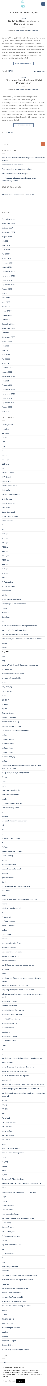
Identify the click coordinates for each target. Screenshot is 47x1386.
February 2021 (7, 385)
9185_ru (5, 534)
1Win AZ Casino (8, 472)
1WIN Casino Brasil (9, 486)
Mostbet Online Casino (11, 1019)
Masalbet (5, 969)
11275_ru (5, 464)
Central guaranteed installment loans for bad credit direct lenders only (21, 766)
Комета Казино (8, 1319)
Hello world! (29, 195)
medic (4, 973)
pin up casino (7, 1131)
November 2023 (8, 276)
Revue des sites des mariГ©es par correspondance (21, 1183)
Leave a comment (39, 71)
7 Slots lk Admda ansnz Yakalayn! (15, 173)
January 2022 (7, 372)
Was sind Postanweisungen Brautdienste (17, 1279)
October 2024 (7, 228)
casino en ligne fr (8, 739)
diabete (5, 816)
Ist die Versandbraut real (11, 908)
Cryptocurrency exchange (12, 803)
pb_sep (4, 1105)
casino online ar (8, 748)
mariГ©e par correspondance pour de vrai (18, 965)
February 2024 (7, 263)
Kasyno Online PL (8, 925)
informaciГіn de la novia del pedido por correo (19, 899)
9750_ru (5, 573)
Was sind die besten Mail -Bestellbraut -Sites (19, 1275)
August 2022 (7, 341)
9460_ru (5, 551)
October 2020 (7, 398)
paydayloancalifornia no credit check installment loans (23, 1084)
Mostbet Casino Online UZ (12, 1014)
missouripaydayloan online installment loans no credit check (22, 995)
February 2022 (7, 368)
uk (3, 1249)
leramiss (5, 939)
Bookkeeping (7, 669)
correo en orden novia (10, 794)
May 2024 (6, 250)
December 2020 (8, 389)
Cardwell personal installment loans (15, 730)
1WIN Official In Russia (11, 494)
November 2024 (8, 223)
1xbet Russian (7, 521)
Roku (4, 1188)
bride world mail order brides (13, 673)
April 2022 (6, 359)
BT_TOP (5, 700)
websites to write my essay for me (15, 1288)
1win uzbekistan (8, 503)
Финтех (5, 1336)
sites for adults (7, 1209)
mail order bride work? (11, 956)
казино (4, 1314)
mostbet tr (6, 1032)
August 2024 (7, 236)
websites (5, 1284)
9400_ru (5, 547)
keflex (4, 930)
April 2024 (6, 254)
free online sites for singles (12, 869)
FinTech (5, 847)
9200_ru (5, 538)
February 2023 (7, 315)
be (3, 621)
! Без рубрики (7, 424)
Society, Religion (8, 1231)
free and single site (9, 864)
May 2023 (6, 302)
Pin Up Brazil (7, 1126)
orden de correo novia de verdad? (15, 1071)
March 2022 (6, 363)
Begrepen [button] (21, 1381)
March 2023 (6, 311)
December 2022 (8, 324)
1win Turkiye (7, 499)
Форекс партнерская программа (15, 1349)
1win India (6, 490)
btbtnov (5, 704)
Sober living (6, 1223)
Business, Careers (8, 713)
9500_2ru (5, 555)
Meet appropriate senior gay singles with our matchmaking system (19, 179)
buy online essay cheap (10, 722)
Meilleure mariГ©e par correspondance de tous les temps (21, 979)
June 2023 (6, 298)
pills (3, 1113)
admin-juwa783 (32, 30)
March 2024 (6, 258)
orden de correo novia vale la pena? (15, 1076)
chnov (4, 781)
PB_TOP (5, 1109)
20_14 (4, 529)
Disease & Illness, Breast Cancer (14, 821)
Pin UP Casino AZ (9, 1135)
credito (4, 799)
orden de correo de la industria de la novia (18, 1067)
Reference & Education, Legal (13, 1179)
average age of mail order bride (14, 604)
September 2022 (8, 337)
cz (3, 812)
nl (2, 1049)
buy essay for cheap (9, 717)
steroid (4, 1240)
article (4, 595)
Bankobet (6, 612)
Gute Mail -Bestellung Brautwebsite (16, 886)
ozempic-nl (6, 1080)
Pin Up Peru (6, 1140)
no (3, 1054)
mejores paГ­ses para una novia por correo (18, 990)
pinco (4, 1144)
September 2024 (8, 232)
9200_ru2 (5, 542)
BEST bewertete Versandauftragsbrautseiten (19, 625)
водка (4, 1310)
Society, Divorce (8, 1227)
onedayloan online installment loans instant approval (22, 1058)
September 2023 (8, 285)
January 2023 (7, 319)
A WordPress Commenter (12, 195)
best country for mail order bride (14, 630)
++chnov (5, 433)
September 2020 (8, 402)
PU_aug (5, 1161)
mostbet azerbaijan (9, 1006)
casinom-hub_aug (8, 757)
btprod (4, 708)
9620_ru (5, 569)
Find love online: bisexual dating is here (17, 169)
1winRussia (6, 507)
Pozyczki (5, 1157)
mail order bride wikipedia (12, 952)
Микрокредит (7, 1323)
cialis (4, 786)
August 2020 (7, 407)
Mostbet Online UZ (9, 1023)
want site (5, 1271)
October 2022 (7, 333)
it (2, 912)
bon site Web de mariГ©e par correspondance (20, 665)
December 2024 (8, 219)
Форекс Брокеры (9, 1341)
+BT (3, 442)
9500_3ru (5, 560)
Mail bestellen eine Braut (11, 943)
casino (4, 735)
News (4, 1045)
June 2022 (6, 350)
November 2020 (8, 394)
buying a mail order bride (11, 726)
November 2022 (8, 328)
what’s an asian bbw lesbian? (13, 165)
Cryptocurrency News (10, 808)
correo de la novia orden (11, 790)
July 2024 (5, 241)
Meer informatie (9, 1381)
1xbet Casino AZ (8, 512)
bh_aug (4, 643)
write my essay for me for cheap (14, 1301)
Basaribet (5, 617)
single (4, 1196)
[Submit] (43, 144)
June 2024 (6, 245)
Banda (4, 608)
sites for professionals (10, 1214)
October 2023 (7, 280)
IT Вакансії (6, 917)
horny (4, 895)
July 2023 (5, 293)
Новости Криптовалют (11, 1327)
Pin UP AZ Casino (9, 1122)
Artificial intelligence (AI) (11, 599)
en (3, 829)
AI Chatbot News (8, 586)
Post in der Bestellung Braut (13, 1153)
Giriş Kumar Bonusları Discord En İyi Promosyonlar (23, 81)
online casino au (8, 1062)
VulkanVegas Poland (10, 1266)
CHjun (4, 777)
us (2, 1258)
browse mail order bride (11, 678)
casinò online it (7, 752)
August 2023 (7, 289)
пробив (5, 1332)
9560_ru (5, 564)
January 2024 (7, 267)
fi (2, 842)
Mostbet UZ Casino (9, 1036)
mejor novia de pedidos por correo (15, 985)
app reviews (6, 590)
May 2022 (6, 354)
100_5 (4, 455)
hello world (6, 891)
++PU (4, 437)
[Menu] (43, 4)
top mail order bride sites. (12, 1244)
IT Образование (8, 921)
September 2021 (8, 376)
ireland (4, 904)
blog (3, 660)
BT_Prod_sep (7, 691)
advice (4, 577)
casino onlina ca (8, 743)
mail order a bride (9, 947)
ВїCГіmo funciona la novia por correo (16, 1306)
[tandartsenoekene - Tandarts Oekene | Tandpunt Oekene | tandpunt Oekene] (23, 4)
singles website (8, 1205)
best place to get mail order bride (15, 634)
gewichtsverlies (8, 877)
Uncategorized (7, 1253)
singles (4, 1201)
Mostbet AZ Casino (9, 1001)
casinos (5, 761)
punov (4, 1170)
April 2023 (6, 306)
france (4, 860)
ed (3, 825)
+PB (3, 446)
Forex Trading (7, 856)
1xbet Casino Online (10, 516)
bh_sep (4, 647)
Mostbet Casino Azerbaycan (13, 1010)
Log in (4, 1363)
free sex (5, 873)
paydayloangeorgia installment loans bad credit (20, 1089)
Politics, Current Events (11, 1148)
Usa (3, 1262)
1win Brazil (6, 481)
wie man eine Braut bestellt (12, 1297)
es (2, 834)
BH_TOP (23, 18)
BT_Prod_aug (7, 687)
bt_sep (4, 695)
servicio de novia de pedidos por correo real (19, 1192)
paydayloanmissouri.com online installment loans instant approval (23, 1094)
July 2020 (5, 411)
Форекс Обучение (9, 1345)
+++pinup (5, 429)
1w (3, 468)
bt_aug (4, 682)
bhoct (4, 656)
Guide (4, 882)
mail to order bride (9, 960)
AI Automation (7, 582)
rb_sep (4, 1174)
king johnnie (6, 934)
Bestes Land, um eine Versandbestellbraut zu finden (22, 639)
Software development (11, 1236)
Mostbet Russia (8, 1027)
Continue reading (23, 63)
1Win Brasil (6, 477)
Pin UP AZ (6, 1118)
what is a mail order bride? (12, 1292)
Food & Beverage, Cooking (12, 851)
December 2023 (8, 271)
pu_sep (4, 1166)
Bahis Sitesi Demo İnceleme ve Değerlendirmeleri (23, 22)
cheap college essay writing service (15, 773)
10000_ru (5, 459)
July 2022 (5, 346)
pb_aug (4, 1100)
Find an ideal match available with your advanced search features (23, 158)
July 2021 (5, 381)
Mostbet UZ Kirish (9, 1041)
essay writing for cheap (11, 838)
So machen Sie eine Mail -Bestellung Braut (18, 1218)
